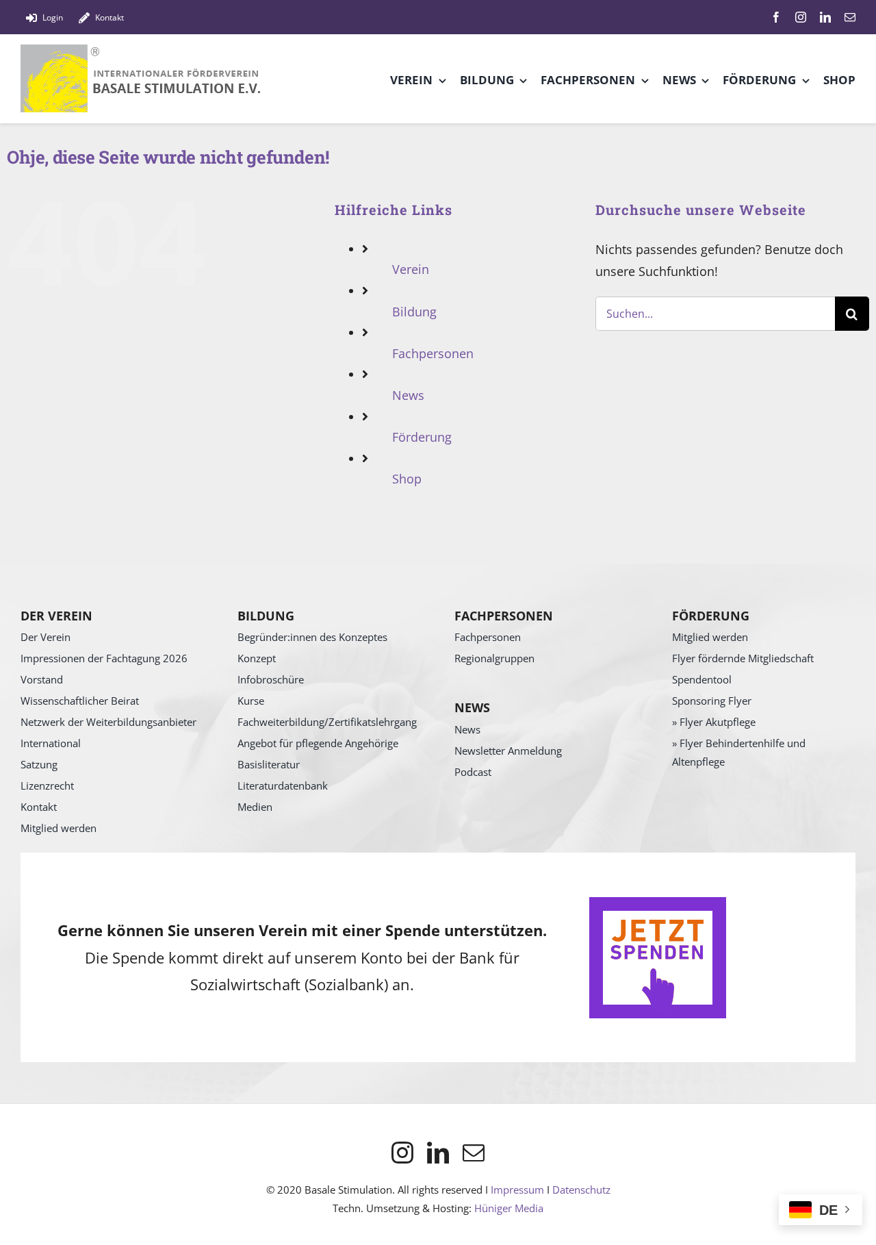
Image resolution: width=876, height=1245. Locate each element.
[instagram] (800, 17)
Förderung (422, 437)
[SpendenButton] (657, 903)
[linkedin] (825, 17)
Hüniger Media (508, 1208)
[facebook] (776, 17)
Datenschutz (581, 1189)
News (408, 395)
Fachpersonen (433, 353)
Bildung (414, 311)
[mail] (850, 17)
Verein (410, 269)
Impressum (517, 1189)
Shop (407, 478)
